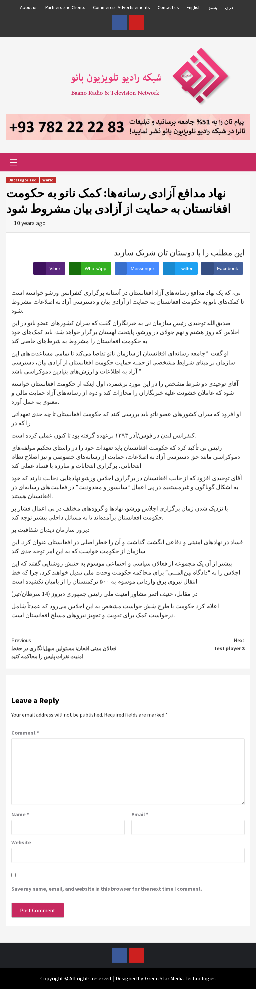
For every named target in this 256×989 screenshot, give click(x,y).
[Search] (242, 163)
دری (229, 7)
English (194, 7)
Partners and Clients (65, 7)
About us (29, 7)
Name (20, 814)
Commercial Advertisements (121, 7)
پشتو (212, 7)
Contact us (168, 7)
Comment (25, 732)
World (48, 179)
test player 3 (229, 644)
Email (139, 814)
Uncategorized (22, 179)
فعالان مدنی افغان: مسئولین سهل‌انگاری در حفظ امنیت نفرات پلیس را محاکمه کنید (64, 648)
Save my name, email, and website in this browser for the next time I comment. (106, 888)
